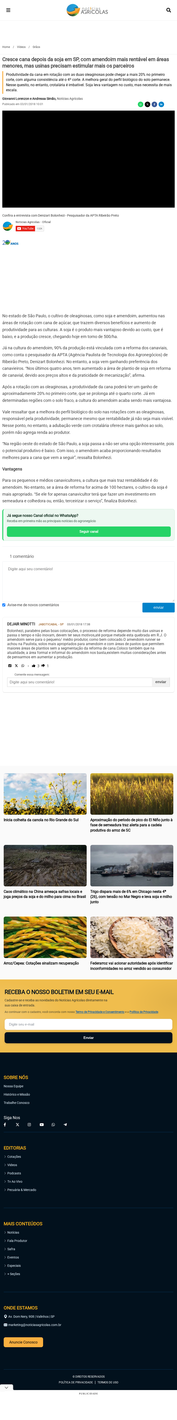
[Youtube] (42, 1124)
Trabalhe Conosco (17, 1103)
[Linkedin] (161, 104)
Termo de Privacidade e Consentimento (100, 1012)
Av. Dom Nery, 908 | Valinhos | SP (31, 1316)
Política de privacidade (76, 1382)
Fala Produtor (17, 1241)
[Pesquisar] (168, 10)
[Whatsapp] (140, 104)
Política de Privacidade (144, 1012)
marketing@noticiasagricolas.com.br (34, 1325)
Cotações (14, 1156)
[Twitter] (147, 104)
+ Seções (13, 1274)
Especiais (14, 1265)
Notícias (13, 1232)
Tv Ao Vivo (14, 1181)
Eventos (13, 1257)
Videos (12, 1165)
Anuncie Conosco (23, 1342)
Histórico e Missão (17, 1094)
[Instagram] (30, 1124)
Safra (11, 1249)
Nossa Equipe (13, 1086)
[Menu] (8, 10)
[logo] (16, 1356)
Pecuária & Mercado (21, 1190)
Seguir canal (89, 531)
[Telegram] (66, 1124)
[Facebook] (154, 104)
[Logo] (87, 10)
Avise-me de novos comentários (33, 605)
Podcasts (14, 1173)
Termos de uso (107, 1382)
